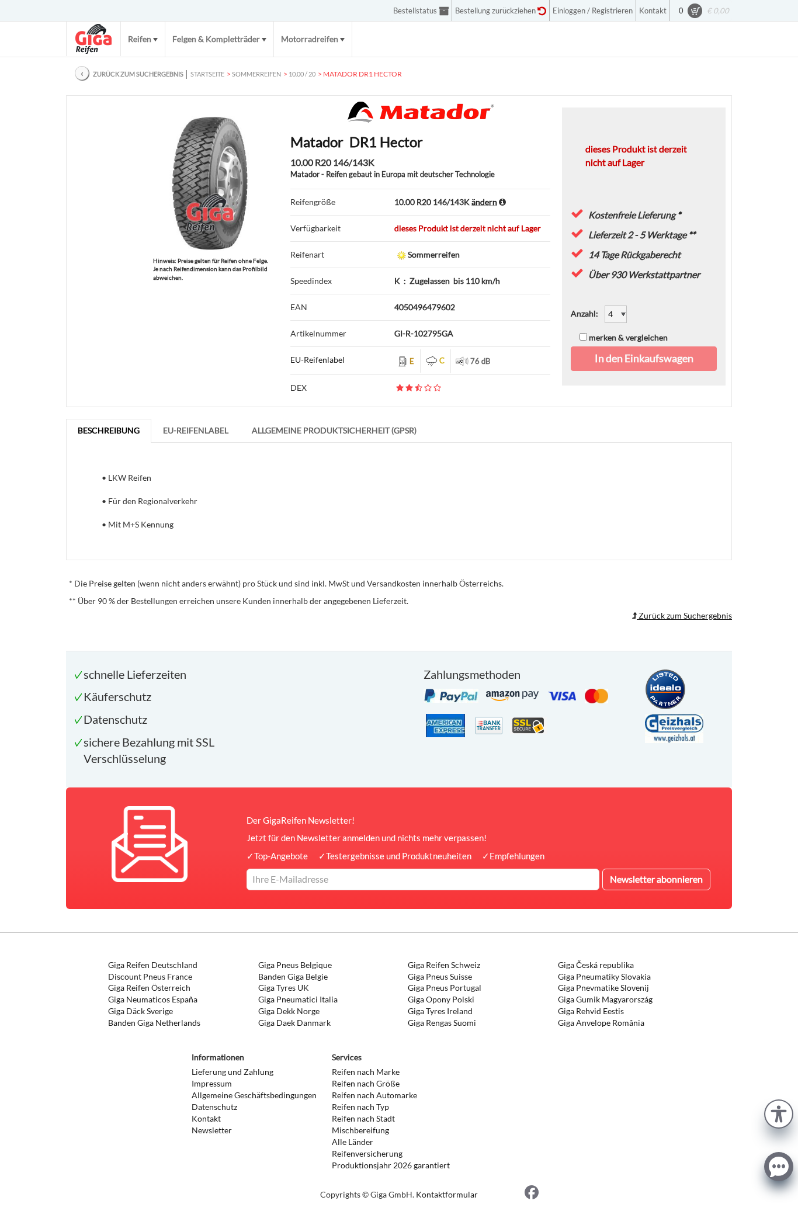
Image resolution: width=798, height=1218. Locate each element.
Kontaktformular (447, 1194)
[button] (778, 1113)
